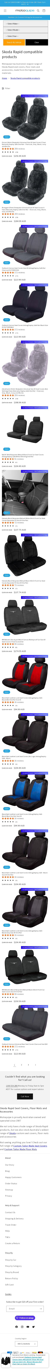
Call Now (25, 1096)
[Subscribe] (41, 1309)
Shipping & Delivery (14, 1218)
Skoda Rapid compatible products (25, 78)
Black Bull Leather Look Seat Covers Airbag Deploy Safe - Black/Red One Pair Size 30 (22, 699)
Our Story (9, 1165)
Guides (8, 1294)
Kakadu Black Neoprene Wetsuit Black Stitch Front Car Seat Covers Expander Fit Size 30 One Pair (23, 582)
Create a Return (12, 1243)
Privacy (8, 1196)
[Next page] (35, 1065)
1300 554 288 (12, 1086)
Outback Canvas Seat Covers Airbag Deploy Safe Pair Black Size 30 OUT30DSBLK (25, 326)
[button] (5, 10)
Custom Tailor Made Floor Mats (20, 1149)
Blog (7, 1171)
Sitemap (9, 1189)
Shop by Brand (12, 1272)
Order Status (11, 1183)
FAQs (7, 1231)
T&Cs (7, 1237)
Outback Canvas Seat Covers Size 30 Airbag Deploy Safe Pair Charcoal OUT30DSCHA (24, 269)
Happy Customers (13, 1177)
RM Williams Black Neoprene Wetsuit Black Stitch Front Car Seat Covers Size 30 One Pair (23, 991)
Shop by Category (13, 1266)
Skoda (12, 1133)
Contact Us (10, 1212)
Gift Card (9, 1284)
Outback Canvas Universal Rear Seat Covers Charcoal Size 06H (24, 1044)
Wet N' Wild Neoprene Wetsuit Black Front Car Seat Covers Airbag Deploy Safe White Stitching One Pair (23, 456)
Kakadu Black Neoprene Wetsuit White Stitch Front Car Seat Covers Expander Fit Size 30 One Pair (23, 519)
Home (4, 78)
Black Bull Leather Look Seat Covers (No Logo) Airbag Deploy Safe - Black (24, 757)
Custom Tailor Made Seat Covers (30, 1145)
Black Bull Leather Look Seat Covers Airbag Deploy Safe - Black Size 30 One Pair (24, 874)
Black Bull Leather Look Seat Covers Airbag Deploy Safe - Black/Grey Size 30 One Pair (22, 932)
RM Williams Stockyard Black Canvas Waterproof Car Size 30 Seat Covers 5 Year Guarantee (23, 641)
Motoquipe (11, 1362)
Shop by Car (10, 1260)
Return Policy (11, 1278)
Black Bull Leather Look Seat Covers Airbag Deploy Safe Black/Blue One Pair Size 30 (22, 815)
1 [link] (14, 1065)
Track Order (10, 1224)
